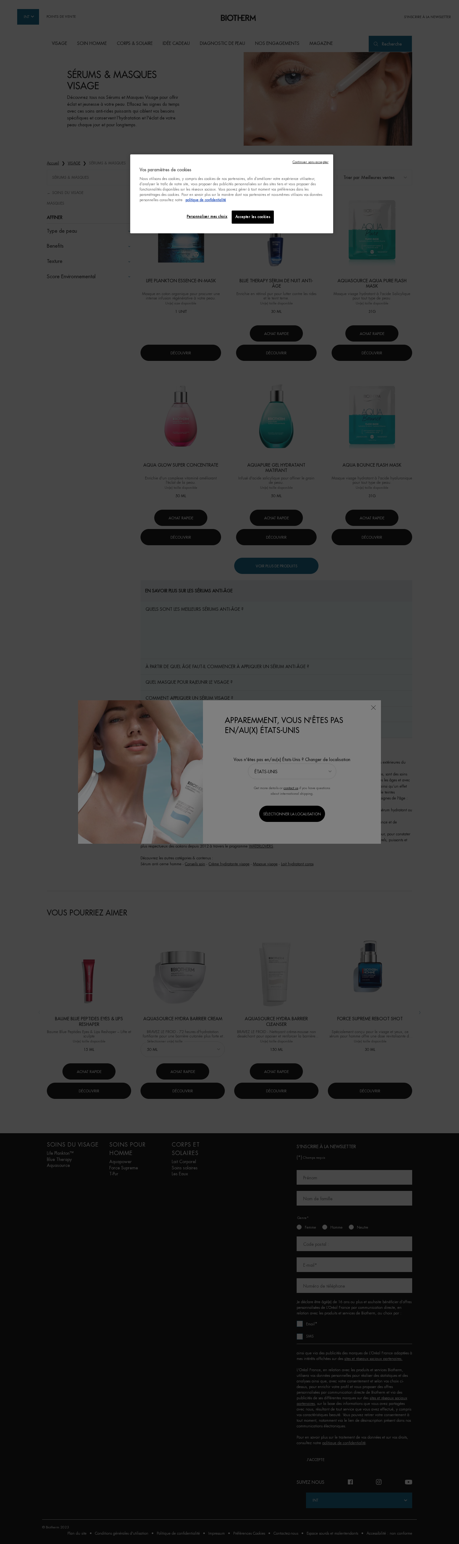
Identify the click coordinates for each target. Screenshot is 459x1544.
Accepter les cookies (252, 217)
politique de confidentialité (205, 200)
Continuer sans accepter (310, 162)
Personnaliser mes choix (207, 216)
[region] (231, 193)
